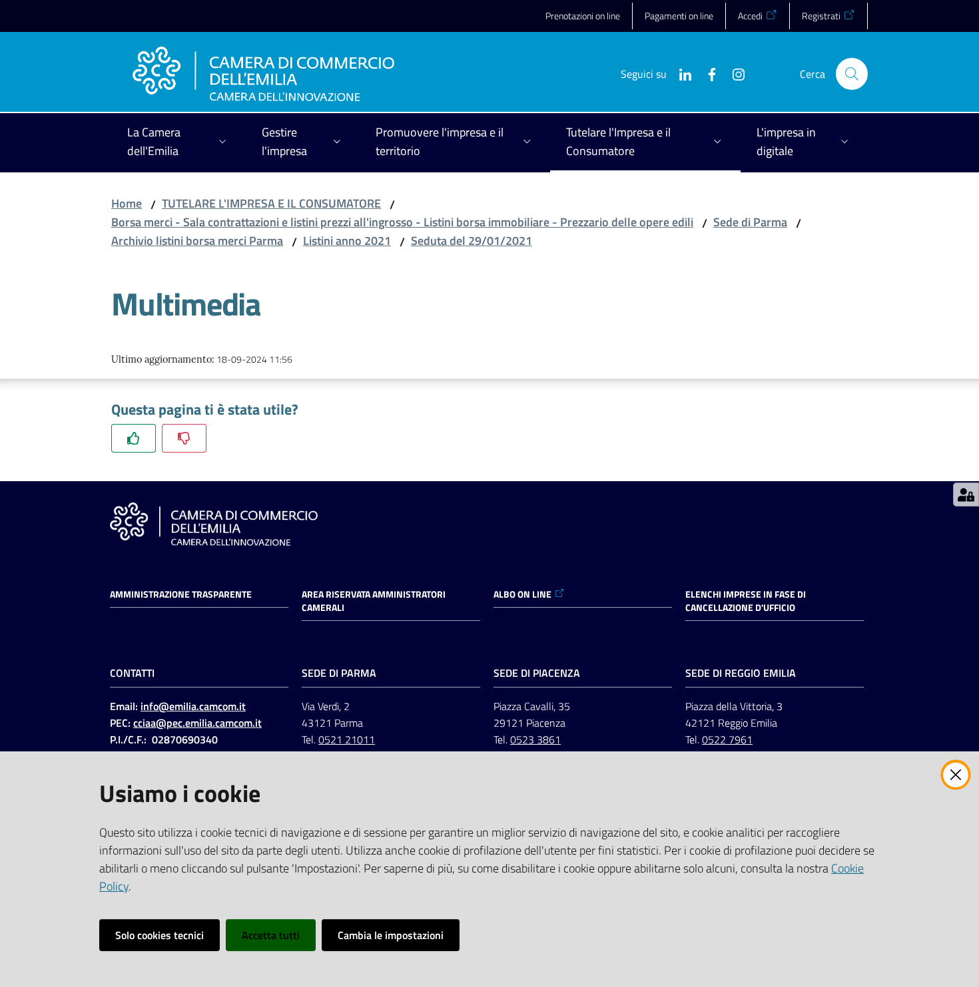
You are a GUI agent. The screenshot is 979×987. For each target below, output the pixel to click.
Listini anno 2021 (347, 241)
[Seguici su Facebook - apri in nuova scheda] (706, 73)
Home (126, 203)
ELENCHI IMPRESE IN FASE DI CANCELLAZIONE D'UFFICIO (745, 601)
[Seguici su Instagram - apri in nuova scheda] (733, 73)
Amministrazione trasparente (181, 594)
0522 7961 (727, 739)
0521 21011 (346, 739)
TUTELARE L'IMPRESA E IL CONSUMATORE (271, 203)
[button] (852, 74)
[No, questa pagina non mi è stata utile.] (184, 438)
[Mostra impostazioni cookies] (966, 494)
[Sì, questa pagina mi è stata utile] (133, 438)
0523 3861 (535, 739)
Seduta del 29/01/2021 (471, 241)
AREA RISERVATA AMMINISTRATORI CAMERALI (374, 601)
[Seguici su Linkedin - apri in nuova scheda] (680, 73)
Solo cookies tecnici (159, 935)
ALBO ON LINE (522, 594)
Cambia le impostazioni (391, 935)
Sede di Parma (750, 222)
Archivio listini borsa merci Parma (197, 241)
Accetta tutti (271, 935)
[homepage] (263, 74)
